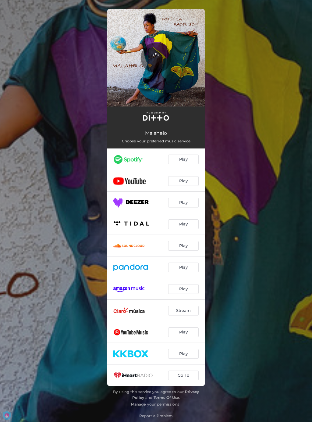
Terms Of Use (166, 397)
